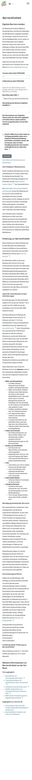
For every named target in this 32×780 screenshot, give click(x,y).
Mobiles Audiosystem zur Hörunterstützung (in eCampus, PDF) (15, 691)
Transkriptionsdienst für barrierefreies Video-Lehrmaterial (16, 681)
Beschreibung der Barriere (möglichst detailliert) (15, 104)
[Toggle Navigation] (28, 3)
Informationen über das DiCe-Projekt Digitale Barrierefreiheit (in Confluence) (16, 708)
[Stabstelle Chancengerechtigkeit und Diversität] (3, 3)
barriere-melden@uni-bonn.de (17, 67)
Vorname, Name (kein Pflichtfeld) (13, 73)
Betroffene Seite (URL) (10, 95)
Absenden (7, 156)
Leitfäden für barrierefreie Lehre (16, 687)
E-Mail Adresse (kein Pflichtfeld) (13, 81)
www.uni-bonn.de (8, 328)
